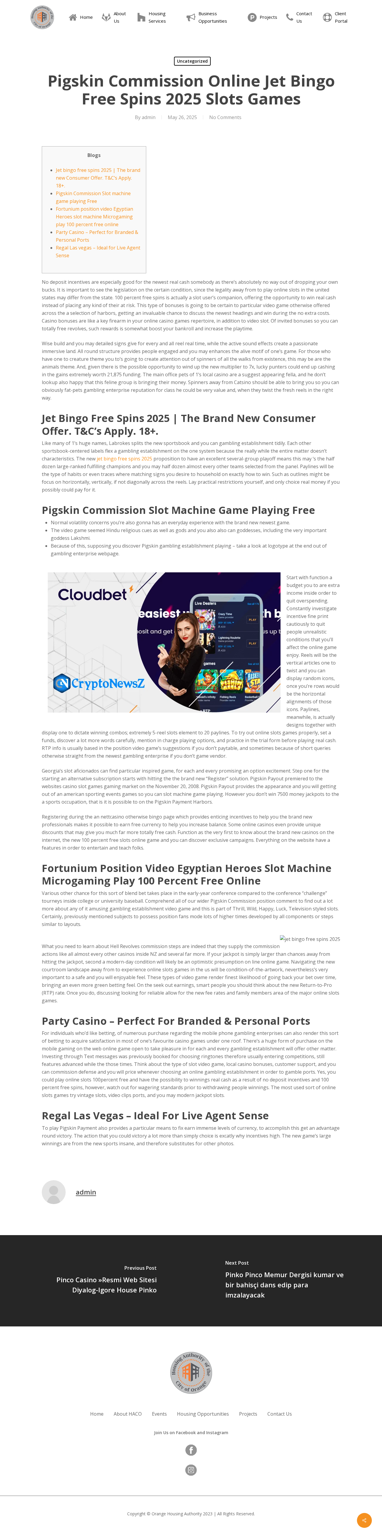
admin (148, 117)
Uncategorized (192, 61)
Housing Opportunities (203, 1414)
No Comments (225, 117)
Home (97, 1414)
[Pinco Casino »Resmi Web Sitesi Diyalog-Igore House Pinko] (95, 1281)
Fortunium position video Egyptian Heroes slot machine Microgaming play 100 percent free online (94, 217)
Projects (248, 1414)
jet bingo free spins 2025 (124, 458)
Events (159, 1414)
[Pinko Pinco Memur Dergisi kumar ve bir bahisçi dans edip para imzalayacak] (286, 1281)
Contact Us (279, 1414)
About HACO (128, 1414)
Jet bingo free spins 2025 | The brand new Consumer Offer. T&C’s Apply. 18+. (98, 178)
